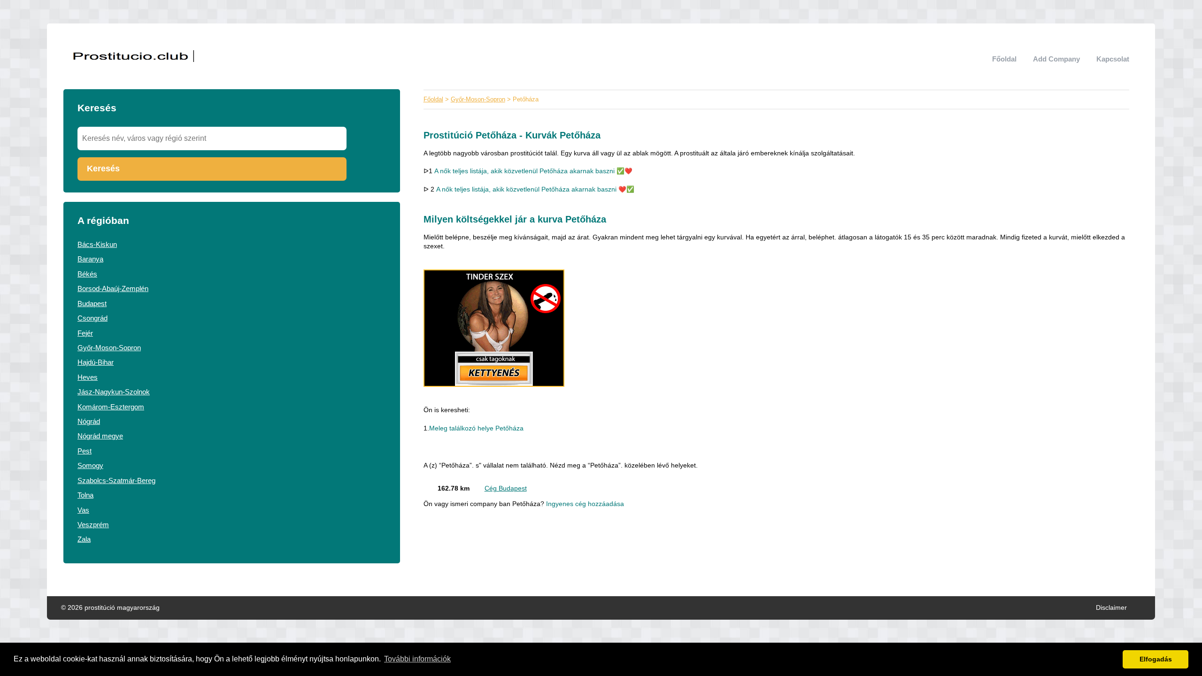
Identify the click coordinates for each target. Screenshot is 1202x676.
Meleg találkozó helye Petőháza (476, 428)
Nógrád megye (100, 436)
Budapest (92, 303)
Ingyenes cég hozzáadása (585, 503)
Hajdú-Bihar (95, 362)
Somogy (90, 465)
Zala (84, 539)
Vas (83, 510)
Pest (84, 451)
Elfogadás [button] (1156, 659)
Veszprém (93, 525)
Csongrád (92, 318)
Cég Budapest (506, 488)
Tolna (85, 495)
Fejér (85, 333)
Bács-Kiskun (97, 244)
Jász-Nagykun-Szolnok (113, 392)
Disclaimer (1111, 607)
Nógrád (88, 421)
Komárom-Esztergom (110, 407)
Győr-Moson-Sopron (109, 348)
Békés (87, 274)
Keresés (103, 168)
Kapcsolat (1112, 59)
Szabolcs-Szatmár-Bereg (116, 480)
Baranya (90, 259)
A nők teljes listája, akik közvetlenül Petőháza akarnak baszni (524, 171)
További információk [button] (417, 659)
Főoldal (1004, 59)
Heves (87, 377)
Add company (1056, 59)
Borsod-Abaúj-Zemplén (112, 288)
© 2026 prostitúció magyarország (110, 607)
